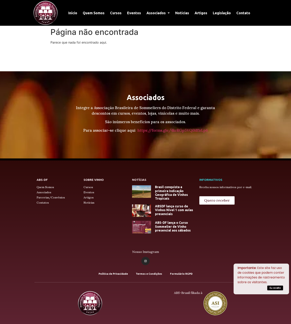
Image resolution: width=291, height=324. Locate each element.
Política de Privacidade (113, 273)
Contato (243, 13)
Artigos (201, 13)
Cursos (116, 13)
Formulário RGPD (181, 273)
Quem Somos (94, 13)
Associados (156, 13)
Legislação (222, 13)
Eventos (134, 13)
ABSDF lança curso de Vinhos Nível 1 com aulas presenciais (174, 209)
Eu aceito (275, 288)
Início (72, 13)
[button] (217, 200)
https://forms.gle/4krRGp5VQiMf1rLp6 (172, 130)
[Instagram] (145, 261)
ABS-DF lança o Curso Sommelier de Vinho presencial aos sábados (173, 226)
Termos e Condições (149, 273)
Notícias (182, 13)
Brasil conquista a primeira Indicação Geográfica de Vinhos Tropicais (171, 192)
